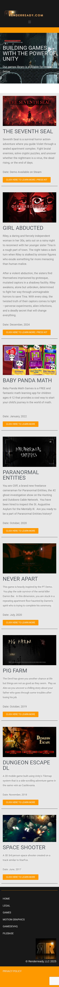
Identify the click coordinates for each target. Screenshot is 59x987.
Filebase (8, 933)
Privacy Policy (12, 971)
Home (6, 898)
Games (7, 912)
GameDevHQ (10, 926)
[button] (29, 22)
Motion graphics (14, 919)
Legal (6, 905)
